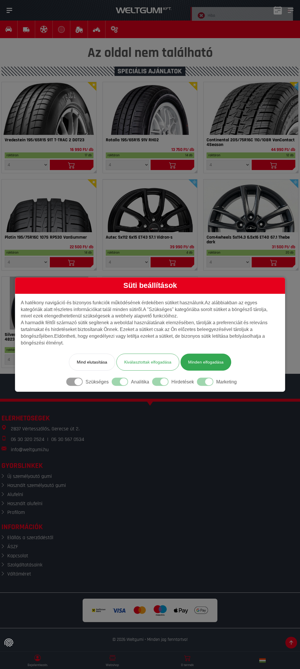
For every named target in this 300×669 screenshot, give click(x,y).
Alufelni (15, 494)
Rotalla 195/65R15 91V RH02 (132, 140)
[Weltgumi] (143, 10)
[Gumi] (49, 108)
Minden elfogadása (206, 362)
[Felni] (150, 205)
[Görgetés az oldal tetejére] (291, 642)
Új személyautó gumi (29, 476)
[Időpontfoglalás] (277, 10)
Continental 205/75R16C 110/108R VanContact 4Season (251, 142)
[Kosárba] (71, 165)
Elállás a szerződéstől (30, 537)
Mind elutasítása (92, 362)
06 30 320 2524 (27, 439)
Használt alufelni (24, 503)
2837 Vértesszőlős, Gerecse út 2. (45, 428)
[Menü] (9, 10)
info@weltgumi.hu (30, 449)
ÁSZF (12, 546)
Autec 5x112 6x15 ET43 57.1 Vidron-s (139, 237)
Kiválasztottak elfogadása (147, 362)
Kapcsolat (17, 555)
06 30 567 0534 (67, 439)
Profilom (16, 512)
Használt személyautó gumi (36, 485)
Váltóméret (19, 573)
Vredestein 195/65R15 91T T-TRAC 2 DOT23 (44, 140)
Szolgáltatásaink (24, 564)
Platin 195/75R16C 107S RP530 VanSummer (46, 237)
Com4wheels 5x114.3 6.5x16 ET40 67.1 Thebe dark (248, 239)
